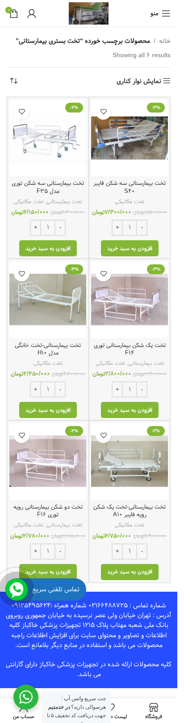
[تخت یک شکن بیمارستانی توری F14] (129, 299)
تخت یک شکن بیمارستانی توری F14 (130, 349)
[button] (130, 248)
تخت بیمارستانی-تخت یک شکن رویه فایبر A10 (129, 511)
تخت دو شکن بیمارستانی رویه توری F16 (48, 511)
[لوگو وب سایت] (89, 13)
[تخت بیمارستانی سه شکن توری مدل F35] (47, 138)
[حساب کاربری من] (32, 13)
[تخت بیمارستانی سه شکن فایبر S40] (129, 138)
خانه (165, 41)
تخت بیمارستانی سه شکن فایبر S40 (129, 187)
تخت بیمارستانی (64, 201)
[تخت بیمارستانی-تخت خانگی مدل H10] (47, 299)
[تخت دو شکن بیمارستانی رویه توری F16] (47, 461)
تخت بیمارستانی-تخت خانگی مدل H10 (48, 349)
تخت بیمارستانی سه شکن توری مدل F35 (48, 187)
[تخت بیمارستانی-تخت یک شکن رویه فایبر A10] (129, 461)
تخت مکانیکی (129, 201)
